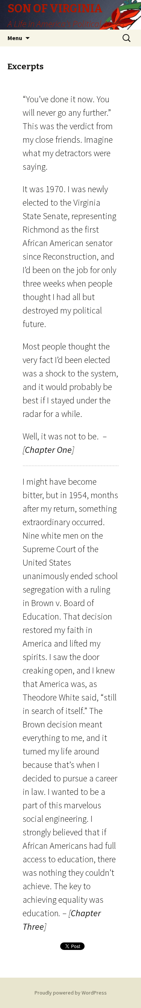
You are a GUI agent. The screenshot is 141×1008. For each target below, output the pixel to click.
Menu (15, 38)
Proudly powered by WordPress (71, 992)
